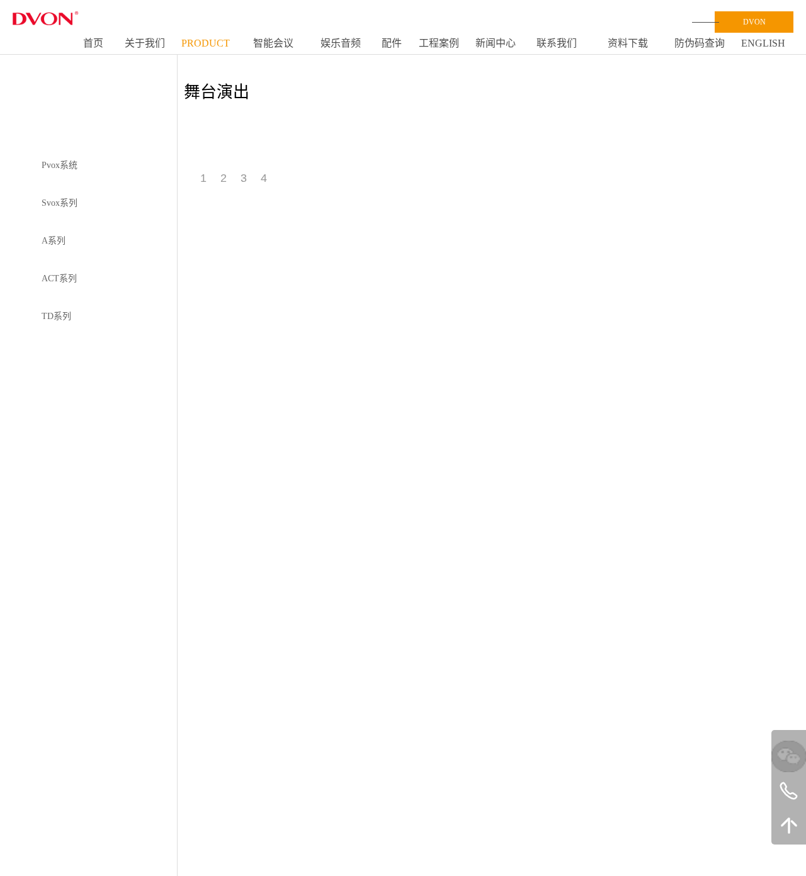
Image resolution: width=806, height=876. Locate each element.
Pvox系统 (59, 165)
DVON (754, 22)
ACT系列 (59, 278)
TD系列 (56, 316)
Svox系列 (59, 203)
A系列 (53, 240)
